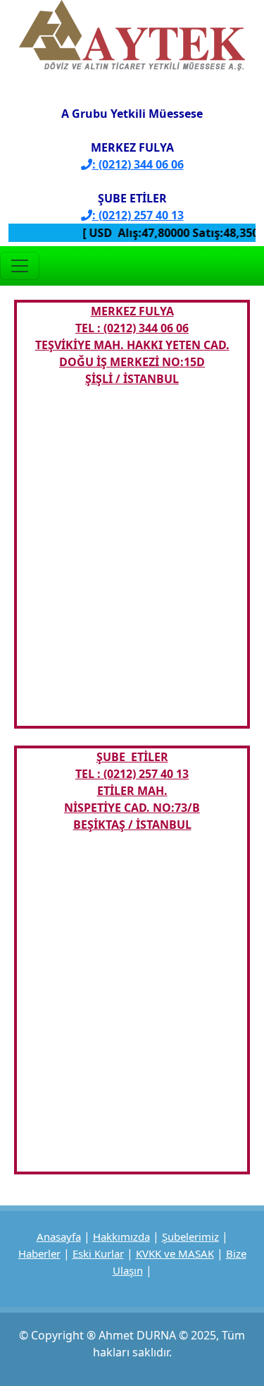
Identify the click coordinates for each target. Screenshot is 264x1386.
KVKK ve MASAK (175, 1253)
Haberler (39, 1253)
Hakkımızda (121, 1236)
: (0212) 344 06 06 (138, 164)
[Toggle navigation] (19, 266)
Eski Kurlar (98, 1253)
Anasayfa (59, 1236)
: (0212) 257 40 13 (138, 215)
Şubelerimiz (190, 1236)
